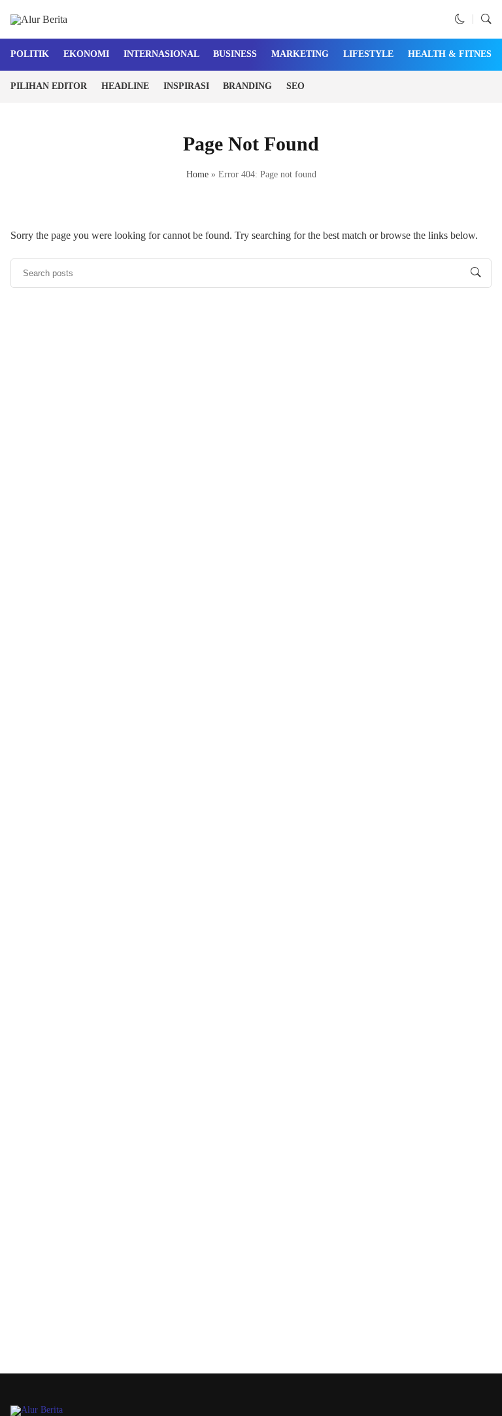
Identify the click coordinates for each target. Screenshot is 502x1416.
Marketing (300, 54)
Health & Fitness (452, 54)
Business (235, 54)
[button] (460, 19)
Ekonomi (86, 54)
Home (197, 174)
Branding (247, 86)
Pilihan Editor (48, 86)
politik (29, 54)
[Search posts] (476, 272)
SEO (295, 86)
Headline (125, 86)
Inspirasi (186, 86)
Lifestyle (368, 54)
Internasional (161, 54)
